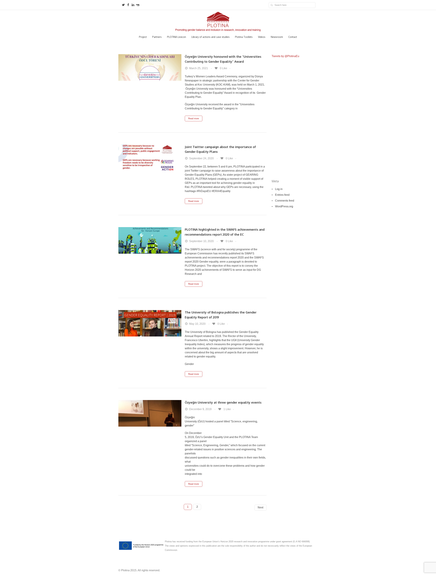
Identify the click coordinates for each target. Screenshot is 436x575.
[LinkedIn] (133, 5)
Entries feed (282, 194)
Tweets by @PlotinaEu (285, 56)
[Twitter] (123, 5)
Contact (292, 37)
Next (260, 507)
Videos (261, 37)
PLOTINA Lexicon (176, 37)
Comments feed (284, 200)
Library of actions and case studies (210, 37)
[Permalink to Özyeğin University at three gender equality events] (149, 413)
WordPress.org (284, 206)
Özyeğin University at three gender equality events (223, 402)
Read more (193, 118)
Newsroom (277, 37)
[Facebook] (128, 5)
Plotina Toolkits (244, 37)
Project (143, 37)
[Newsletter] (138, 5)
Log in (279, 189)
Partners (157, 37)
